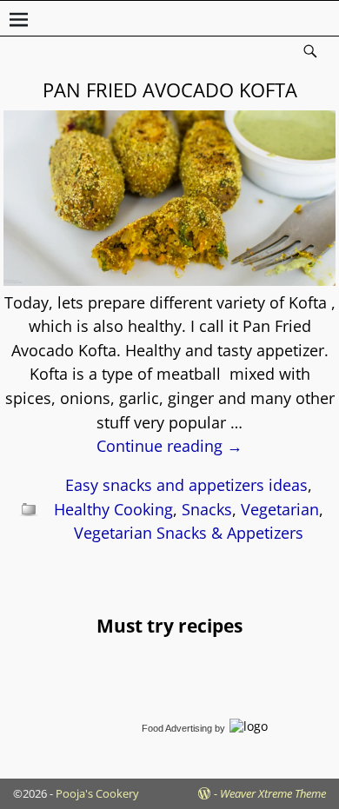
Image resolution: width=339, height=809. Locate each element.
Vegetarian (280, 509)
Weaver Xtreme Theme (273, 793)
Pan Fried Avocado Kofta (170, 89)
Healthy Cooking (113, 509)
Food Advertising (177, 728)
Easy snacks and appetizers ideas (186, 484)
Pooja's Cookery (97, 793)
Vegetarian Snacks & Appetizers (188, 532)
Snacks (207, 509)
